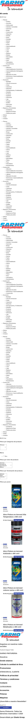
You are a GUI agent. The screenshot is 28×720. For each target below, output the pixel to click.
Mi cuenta (4, 14)
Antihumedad (9, 25)
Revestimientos (10, 63)
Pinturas (5, 19)
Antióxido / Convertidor (11, 26)
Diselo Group (19, 717)
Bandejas (8, 81)
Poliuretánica (9, 62)
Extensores (9, 97)
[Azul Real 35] (5, 465)
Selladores (8, 106)
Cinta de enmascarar (11, 83)
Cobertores (9, 86)
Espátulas (8, 95)
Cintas (7, 85)
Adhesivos (8, 67)
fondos (8, 44)
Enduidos (8, 92)
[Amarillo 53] (5, 464)
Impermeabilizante (10, 46)
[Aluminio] (5, 463)
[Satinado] (2, 477)
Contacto (5, 118)
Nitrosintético (9, 56)
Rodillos (8, 102)
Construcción (9, 32)
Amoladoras (9, 109)
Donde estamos (6, 661)
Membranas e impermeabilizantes (14, 76)
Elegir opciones (18, 520)
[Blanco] (5, 467)
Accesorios (5, 79)
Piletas (7, 58)
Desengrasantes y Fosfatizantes (14, 90)
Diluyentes (8, 34)
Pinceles (8, 101)
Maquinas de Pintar (11, 111)
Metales (8, 55)
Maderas (8, 53)
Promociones (5, 668)
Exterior (8, 41)
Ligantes (8, 72)
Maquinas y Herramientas (9, 108)
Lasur (7, 49)
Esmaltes (8, 39)
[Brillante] (2, 474)
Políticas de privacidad (9, 676)
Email (1, 705)
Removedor (9, 104)
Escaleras (8, 93)
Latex (7, 51)
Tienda (4, 116)
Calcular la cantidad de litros (11, 664)
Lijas (7, 99)
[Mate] (2, 475)
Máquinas (4, 698)
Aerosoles (8, 23)
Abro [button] (6, 456)
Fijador (8, 42)
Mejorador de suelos (11, 74)
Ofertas (5, 115)
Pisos (7, 60)
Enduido (8, 35)
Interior (8, 48)
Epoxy (7, 37)
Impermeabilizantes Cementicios (14, 69)
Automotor (8, 28)
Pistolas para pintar (11, 113)
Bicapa (8, 30)
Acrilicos (8, 21)
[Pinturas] (2, 445)
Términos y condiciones (9, 679)
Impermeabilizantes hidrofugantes (14, 71)
